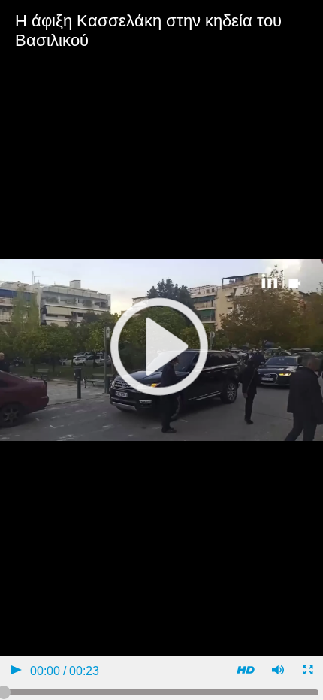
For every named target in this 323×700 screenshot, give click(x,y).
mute (276, 671)
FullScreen (306, 671)
